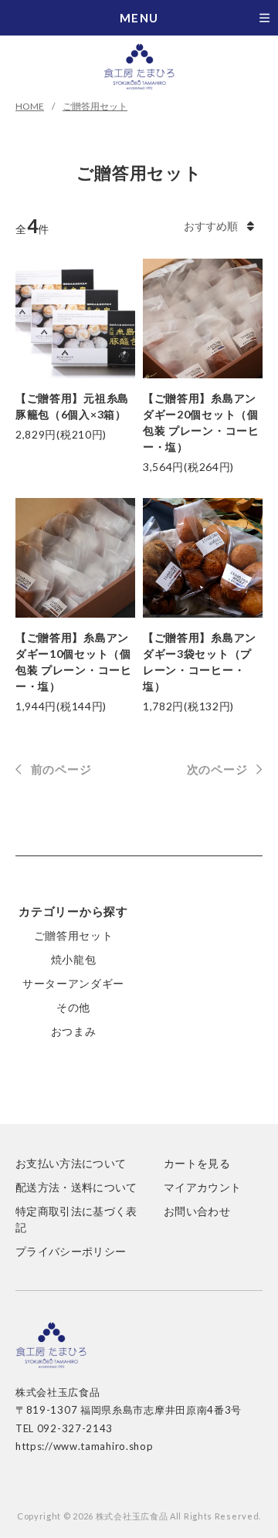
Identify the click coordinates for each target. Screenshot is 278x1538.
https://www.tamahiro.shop (84, 1446)
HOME (29, 106)
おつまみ (74, 1031)
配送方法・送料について (76, 1187)
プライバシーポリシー (71, 1251)
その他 (73, 1007)
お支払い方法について (71, 1163)
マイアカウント (202, 1187)
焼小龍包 (74, 959)
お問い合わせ (197, 1211)
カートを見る (197, 1163)
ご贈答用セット (95, 106)
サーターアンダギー (73, 983)
